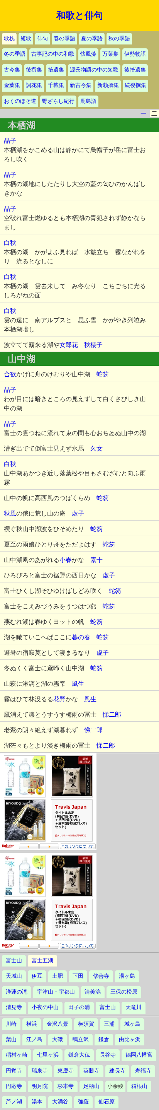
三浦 (109, 1024)
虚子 (78, 513)
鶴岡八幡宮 (138, 1055)
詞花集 (34, 85)
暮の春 (81, 637)
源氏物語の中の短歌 (94, 70)
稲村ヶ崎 (16, 1055)
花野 (59, 699)
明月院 (40, 1086)
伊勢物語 (135, 54)
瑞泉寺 (40, 1071)
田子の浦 (79, 1007)
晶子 (10, 140)
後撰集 (34, 70)
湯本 (37, 1102)
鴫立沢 (81, 1039)
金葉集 (12, 85)
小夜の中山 (45, 1007)
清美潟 (93, 992)
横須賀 (86, 1024)
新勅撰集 (108, 85)
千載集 (56, 85)
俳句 (42, 38)
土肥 (57, 976)
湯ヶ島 (127, 976)
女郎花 (68, 345)
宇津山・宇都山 (56, 992)
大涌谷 (60, 1102)
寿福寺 (143, 1071)
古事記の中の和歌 (52, 54)
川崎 (11, 1024)
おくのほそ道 (20, 101)
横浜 (31, 1024)
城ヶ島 (132, 1024)
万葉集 (110, 54)
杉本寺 (66, 1086)
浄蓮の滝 (16, 992)
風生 (78, 683)
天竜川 (133, 1007)
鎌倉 (103, 1039)
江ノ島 (34, 1039)
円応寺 (14, 1086)
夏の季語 (92, 38)
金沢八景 (57, 1024)
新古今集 (80, 85)
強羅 (83, 1102)
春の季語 (64, 38)
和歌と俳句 (79, 15)
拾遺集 (56, 70)
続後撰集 (135, 85)
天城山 (14, 976)
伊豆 (37, 976)
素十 (96, 560)
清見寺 (14, 1007)
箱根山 (139, 1086)
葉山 (11, 1039)
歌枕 (9, 38)
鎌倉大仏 (79, 1055)
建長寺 (117, 1071)
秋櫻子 (93, 345)
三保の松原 (123, 992)
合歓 (10, 374)
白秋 (10, 242)
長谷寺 (108, 1055)
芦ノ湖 (14, 1102)
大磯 (57, 1039)
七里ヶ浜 (48, 1055)
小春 (65, 560)
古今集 (12, 70)
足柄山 (91, 1086)
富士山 (14, 960)
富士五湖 (42, 960)
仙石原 (106, 1102)
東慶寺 (66, 1071)
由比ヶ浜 (129, 1039)
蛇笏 (102, 374)
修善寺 (101, 976)
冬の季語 (14, 54)
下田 (78, 976)
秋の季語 (119, 38)
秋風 (10, 513)
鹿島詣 (88, 101)
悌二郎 (112, 714)
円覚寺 (14, 1071)
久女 (96, 448)
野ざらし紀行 (58, 101)
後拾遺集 (135, 70)
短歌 (25, 38)
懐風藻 (88, 54)
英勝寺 (91, 1071)
